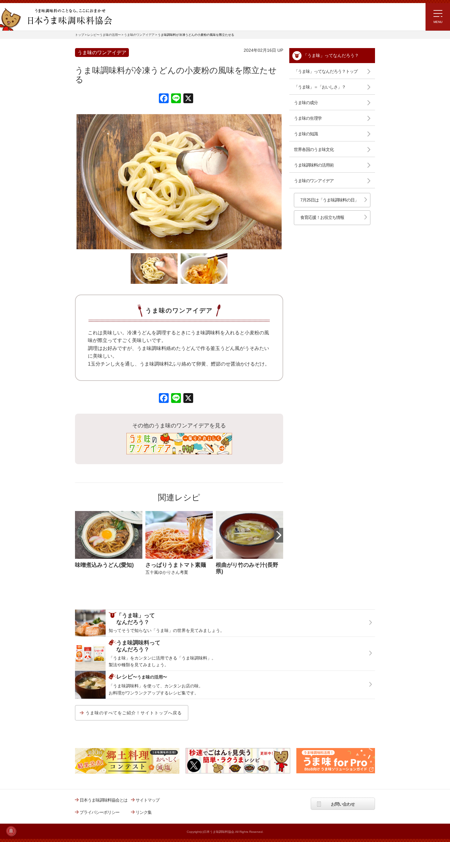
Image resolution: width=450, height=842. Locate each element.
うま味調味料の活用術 (314, 165)
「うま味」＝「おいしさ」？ (320, 87)
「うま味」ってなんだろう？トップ (326, 71)
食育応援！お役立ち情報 (322, 217)
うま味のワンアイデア (314, 180)
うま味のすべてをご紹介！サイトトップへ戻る (133, 712)
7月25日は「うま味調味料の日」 (329, 199)
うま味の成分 (306, 102)
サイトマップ (147, 800)
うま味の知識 (306, 133)
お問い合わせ (343, 804)
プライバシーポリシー (99, 812)
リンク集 (144, 812)
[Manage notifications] (11, 831)
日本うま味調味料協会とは (103, 800)
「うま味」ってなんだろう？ (331, 55)
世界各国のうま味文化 (314, 149)
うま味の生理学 (308, 118)
